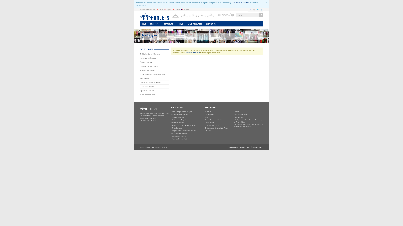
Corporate (168, 24)
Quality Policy (209, 122)
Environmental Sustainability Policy (216, 128)
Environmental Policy (212, 125)
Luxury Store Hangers (147, 86)
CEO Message (209, 114)
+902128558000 (226, 15)
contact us (189, 53)
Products (154, 24)
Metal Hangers (145, 78)
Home (144, 24)
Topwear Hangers (146, 62)
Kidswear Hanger (178, 122)
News (181, 24)
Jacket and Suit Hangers (148, 58)
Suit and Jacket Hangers (180, 114)
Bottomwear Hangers (179, 120)
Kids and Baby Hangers (147, 70)
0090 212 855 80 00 (149, 118)
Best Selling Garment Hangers (150, 54)
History (207, 117)
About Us (208, 112)
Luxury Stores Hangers (180, 133)
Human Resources (194, 24)
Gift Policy (208, 131)
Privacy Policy (245, 147)
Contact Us (211, 24)
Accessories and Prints (147, 95)
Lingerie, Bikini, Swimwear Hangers (184, 131)
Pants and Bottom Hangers (149, 66)
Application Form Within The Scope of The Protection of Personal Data (248, 125)
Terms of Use (233, 147)
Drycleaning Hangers (179, 136)
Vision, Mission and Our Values (215, 120)
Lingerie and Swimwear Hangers (150, 82)
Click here (246, 3)
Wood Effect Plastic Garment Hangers (152, 74)
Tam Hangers (149, 147)
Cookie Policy (257, 147)
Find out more (237, 3)
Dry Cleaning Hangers (147, 91)
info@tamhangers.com (148, 10)
